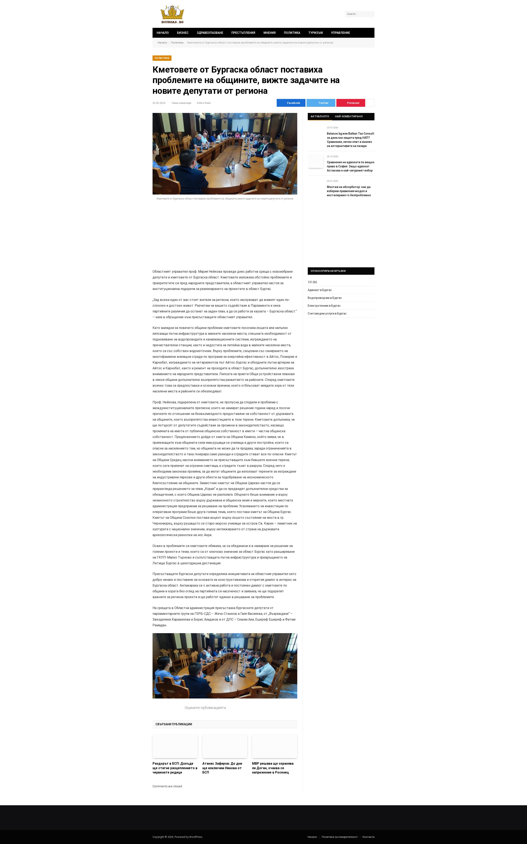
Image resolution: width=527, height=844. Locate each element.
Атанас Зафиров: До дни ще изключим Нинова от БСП (222, 768)
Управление (340, 32)
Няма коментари (181, 103)
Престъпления (243, 32)
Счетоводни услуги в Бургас (327, 313)
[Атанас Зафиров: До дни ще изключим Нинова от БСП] (225, 746)
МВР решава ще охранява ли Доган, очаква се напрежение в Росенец (273, 768)
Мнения (270, 32)
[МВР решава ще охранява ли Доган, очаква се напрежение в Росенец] (274, 746)
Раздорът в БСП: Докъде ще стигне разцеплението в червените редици (175, 768)
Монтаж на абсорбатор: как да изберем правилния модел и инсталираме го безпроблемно (349, 191)
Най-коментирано (349, 116)
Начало (163, 32)
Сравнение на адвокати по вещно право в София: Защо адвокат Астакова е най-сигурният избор (350, 166)
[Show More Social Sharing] (370, 103)
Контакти (368, 836)
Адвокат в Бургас (320, 290)
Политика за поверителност (340, 836)
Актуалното (320, 116)
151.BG (312, 282)
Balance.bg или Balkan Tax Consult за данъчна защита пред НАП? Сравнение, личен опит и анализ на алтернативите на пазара (350, 140)
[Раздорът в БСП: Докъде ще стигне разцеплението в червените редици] (175, 746)
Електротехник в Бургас (324, 305)
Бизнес (183, 32)
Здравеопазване (210, 32)
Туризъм (315, 32)
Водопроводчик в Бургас (325, 297)
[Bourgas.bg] (172, 14)
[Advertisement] (225, 238)
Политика (292, 32)
